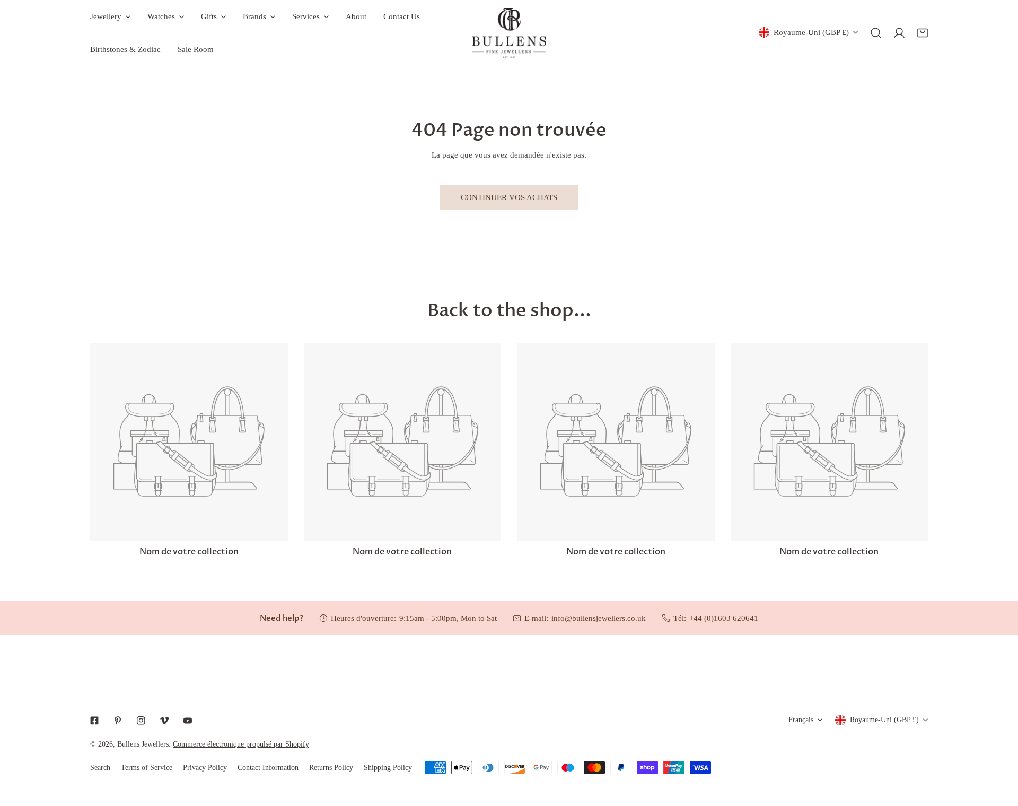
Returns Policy (331, 768)
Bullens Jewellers (143, 744)
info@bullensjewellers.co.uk (598, 618)
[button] (922, 33)
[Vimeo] (164, 721)
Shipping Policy (388, 768)
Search (100, 768)
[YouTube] (187, 721)
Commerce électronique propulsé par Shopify (241, 744)
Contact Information (268, 768)
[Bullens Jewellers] (509, 33)
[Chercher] (876, 33)
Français (800, 720)
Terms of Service (146, 768)
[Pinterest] (117, 721)
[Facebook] (94, 721)
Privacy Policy (205, 768)
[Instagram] (141, 721)
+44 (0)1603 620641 (723, 618)
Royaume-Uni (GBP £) (811, 32)
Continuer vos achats (509, 197)
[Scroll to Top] (999, 749)
